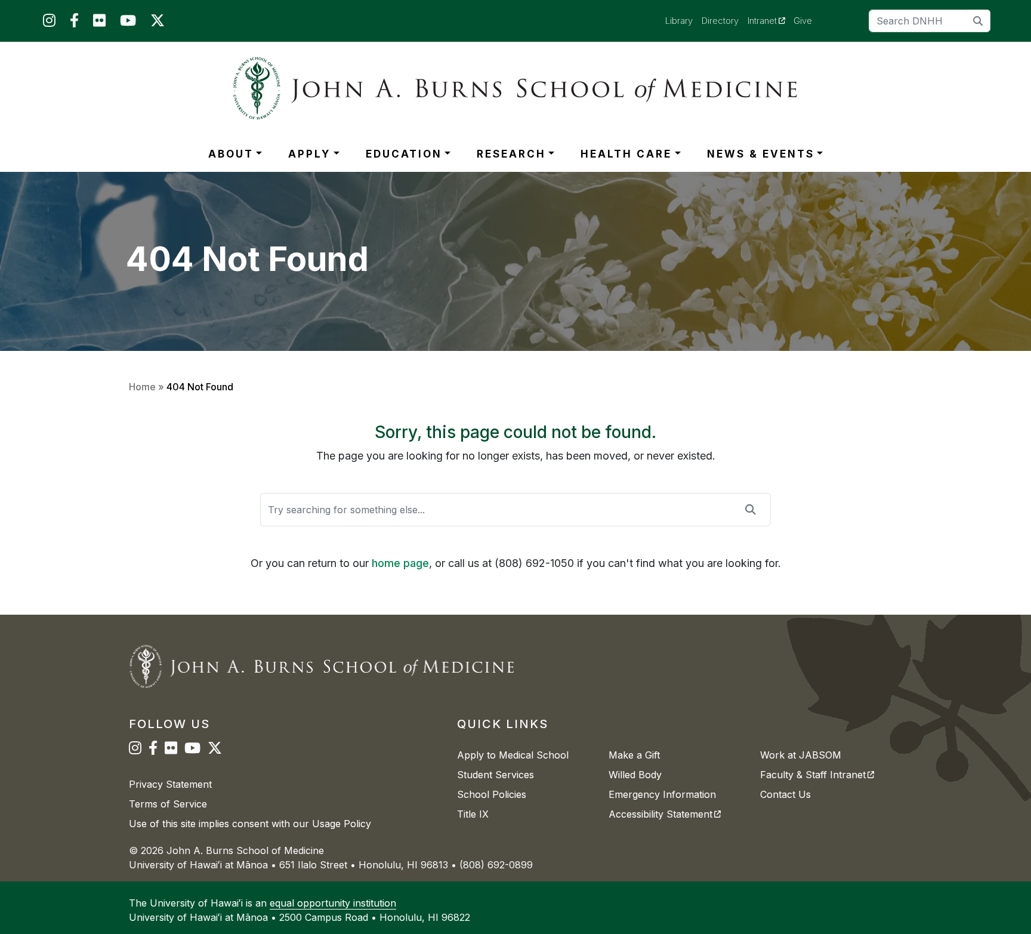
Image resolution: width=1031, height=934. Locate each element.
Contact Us (785, 794)
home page (400, 563)
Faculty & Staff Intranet (817, 775)
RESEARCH (511, 154)
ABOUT (231, 154)
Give (803, 20)
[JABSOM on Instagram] (49, 23)
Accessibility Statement (665, 814)
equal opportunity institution (333, 903)
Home (142, 387)
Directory (720, 20)
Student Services (495, 775)
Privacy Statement (170, 784)
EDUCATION (404, 154)
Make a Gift (634, 755)
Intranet (771, 20)
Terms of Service (168, 804)
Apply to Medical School (513, 755)
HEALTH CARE (626, 154)
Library (679, 20)
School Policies (491, 794)
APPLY (309, 154)
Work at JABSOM (800, 755)
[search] (978, 21)
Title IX (473, 814)
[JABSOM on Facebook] (74, 23)
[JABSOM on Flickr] (99, 23)
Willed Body (635, 775)
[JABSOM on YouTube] (128, 23)
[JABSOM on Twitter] (157, 23)
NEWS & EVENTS (760, 154)
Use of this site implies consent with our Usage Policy (250, 824)
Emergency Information (662, 794)
